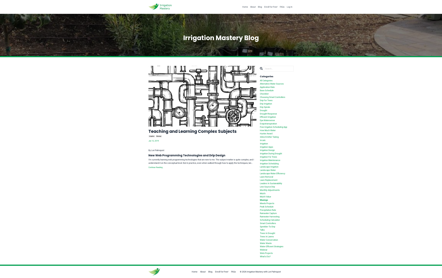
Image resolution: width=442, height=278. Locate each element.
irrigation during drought (271, 153)
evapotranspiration (268, 123)
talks (262, 230)
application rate (267, 87)
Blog (260, 7)
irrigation (151, 136)
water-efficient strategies (271, 246)
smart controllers (268, 223)
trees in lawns (267, 236)
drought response (268, 114)
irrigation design (267, 150)
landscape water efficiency (272, 173)
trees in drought (267, 233)
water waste (266, 243)
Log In (289, 7)
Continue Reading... (156, 167)
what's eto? (265, 256)
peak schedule (266, 206)
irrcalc (263, 140)
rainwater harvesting (269, 216)
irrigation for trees (268, 157)
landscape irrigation (269, 167)
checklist (264, 94)
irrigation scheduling (269, 163)
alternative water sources (272, 84)
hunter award (266, 133)
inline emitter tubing (269, 137)
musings (158, 136)
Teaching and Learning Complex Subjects (192, 131)
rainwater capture (268, 213)
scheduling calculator (270, 220)
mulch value (265, 196)
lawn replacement (268, 180)
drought (263, 110)
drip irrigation (266, 104)
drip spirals (265, 107)
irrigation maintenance (270, 160)
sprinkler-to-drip (267, 226)
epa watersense (267, 120)
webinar (263, 250)
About (253, 7)
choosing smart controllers (272, 97)
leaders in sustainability (271, 183)
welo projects (266, 253)
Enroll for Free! (271, 7)
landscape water (268, 170)
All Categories (266, 80)
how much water (268, 130)
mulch (263, 193)
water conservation (269, 240)
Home (245, 7)
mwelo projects (267, 203)
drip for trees (266, 100)
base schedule (267, 90)
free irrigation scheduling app (273, 127)
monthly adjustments (270, 190)
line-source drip (267, 187)
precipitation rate (268, 210)
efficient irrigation (268, 117)
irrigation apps (266, 147)
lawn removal (266, 177)
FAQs (282, 7)
